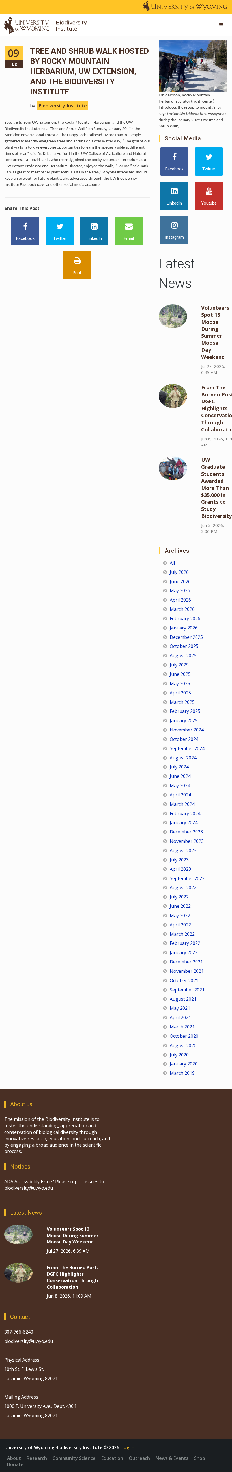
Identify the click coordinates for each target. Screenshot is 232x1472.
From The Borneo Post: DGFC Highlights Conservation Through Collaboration (72, 1277)
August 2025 (183, 655)
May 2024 (180, 785)
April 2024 (180, 795)
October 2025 (184, 646)
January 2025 (183, 720)
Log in (127, 1447)
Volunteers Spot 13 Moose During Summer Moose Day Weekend (215, 332)
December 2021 (186, 962)
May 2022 (180, 915)
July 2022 (179, 897)
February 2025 (185, 711)
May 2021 (180, 1008)
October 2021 (184, 980)
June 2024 (180, 776)
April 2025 (180, 693)
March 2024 (182, 804)
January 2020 (183, 1064)
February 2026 (185, 618)
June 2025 (180, 674)
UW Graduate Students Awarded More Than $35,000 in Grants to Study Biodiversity (216, 487)
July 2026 (179, 572)
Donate (15, 1464)
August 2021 (183, 999)
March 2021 (182, 1027)
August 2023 (183, 850)
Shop (199, 1458)
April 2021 (180, 1017)
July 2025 (179, 665)
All (172, 563)
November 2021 (187, 971)
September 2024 (187, 748)
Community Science (74, 1458)
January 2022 (183, 952)
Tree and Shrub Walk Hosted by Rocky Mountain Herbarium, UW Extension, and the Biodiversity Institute (89, 71)
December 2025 (186, 637)
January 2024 (183, 822)
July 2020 (179, 1055)
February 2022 (185, 943)
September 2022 (187, 878)
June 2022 (180, 906)
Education (112, 1458)
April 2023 (180, 869)
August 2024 (183, 758)
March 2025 (182, 702)
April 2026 (180, 600)
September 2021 (187, 990)
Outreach (139, 1458)
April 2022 (180, 925)
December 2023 (186, 832)
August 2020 (183, 1045)
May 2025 (180, 683)
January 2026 (183, 628)
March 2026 (182, 609)
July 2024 (179, 767)
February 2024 (185, 813)
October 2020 (184, 1036)
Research (37, 1458)
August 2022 (183, 887)
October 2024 (184, 739)
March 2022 (182, 934)
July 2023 (179, 860)
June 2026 (180, 581)
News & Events (172, 1458)
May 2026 (180, 590)
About (14, 1458)
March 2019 (182, 1073)
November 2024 (187, 730)
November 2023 (187, 841)
